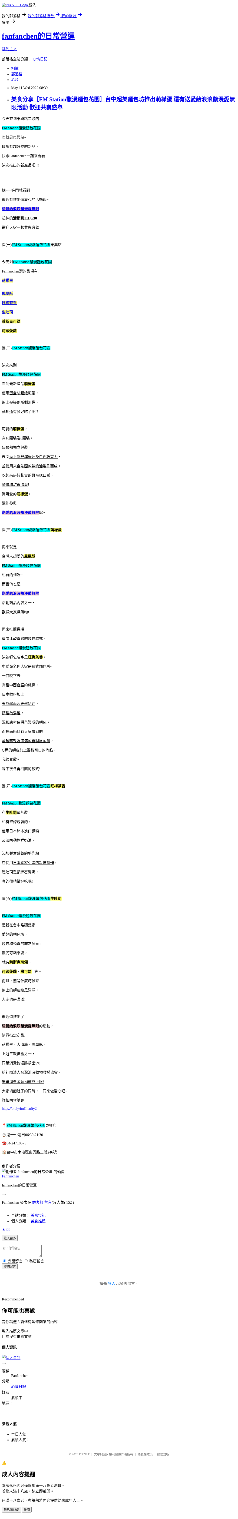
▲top (6, 1229)
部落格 (16, 74)
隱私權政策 (145, 1454)
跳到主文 (9, 49)
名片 (15, 80)
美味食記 (38, 1215)
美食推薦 (38, 1221)
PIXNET (84, 1454)
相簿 (15, 68)
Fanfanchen (10, 1176)
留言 (48, 1202)
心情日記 (40, 59)
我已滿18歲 (11, 1510)
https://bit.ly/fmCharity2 (19, 1108)
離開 (27, 1510)
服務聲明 (163, 1454)
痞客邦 (37, 1202)
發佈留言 (10, 1266)
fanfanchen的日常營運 (38, 36)
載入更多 (10, 1238)
